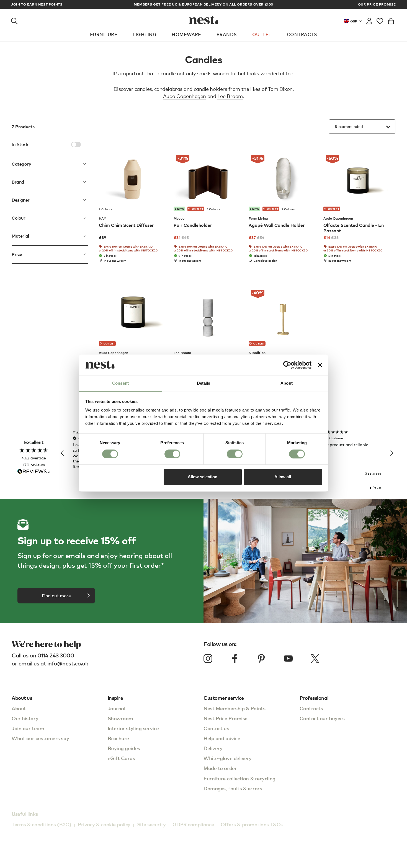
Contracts (302, 34)
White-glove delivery (228, 758)
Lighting (144, 34)
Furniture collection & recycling (239, 778)
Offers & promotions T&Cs (252, 824)
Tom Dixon (280, 89)
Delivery (213, 748)
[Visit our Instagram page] (208, 658)
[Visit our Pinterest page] (261, 658)
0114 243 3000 (55, 655)
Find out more (56, 595)
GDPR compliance (193, 824)
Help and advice (222, 738)
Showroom (120, 718)
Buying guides (124, 748)
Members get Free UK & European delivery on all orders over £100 (203, 4)
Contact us (216, 728)
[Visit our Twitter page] (315, 658)
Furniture (103, 34)
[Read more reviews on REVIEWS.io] (33, 472)
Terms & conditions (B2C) (41, 824)
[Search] (14, 20)
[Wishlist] (380, 20)
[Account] (369, 20)
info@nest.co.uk (67, 663)
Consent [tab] (120, 383)
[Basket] (391, 20)
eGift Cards (121, 758)
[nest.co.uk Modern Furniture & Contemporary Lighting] (204, 20)
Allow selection (202, 477)
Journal (116, 708)
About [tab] (286, 383)
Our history (25, 718)
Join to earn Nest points (36, 4)
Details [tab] (203, 383)
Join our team (28, 728)
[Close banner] (320, 365)
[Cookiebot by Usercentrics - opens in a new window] (287, 365)
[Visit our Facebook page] (235, 658)
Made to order (220, 768)
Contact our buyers (322, 718)
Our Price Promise (377, 4)
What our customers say (40, 738)
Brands (227, 34)
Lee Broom (230, 96)
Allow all (282, 477)
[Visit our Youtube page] (288, 658)
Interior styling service (133, 728)
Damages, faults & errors (233, 788)
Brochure (118, 738)
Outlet (262, 34)
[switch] (172, 453)
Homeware (186, 34)
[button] (62, 453)
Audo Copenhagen (184, 96)
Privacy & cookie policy (104, 824)
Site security (151, 824)
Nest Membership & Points (234, 708)
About (19, 708)
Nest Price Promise (226, 718)
